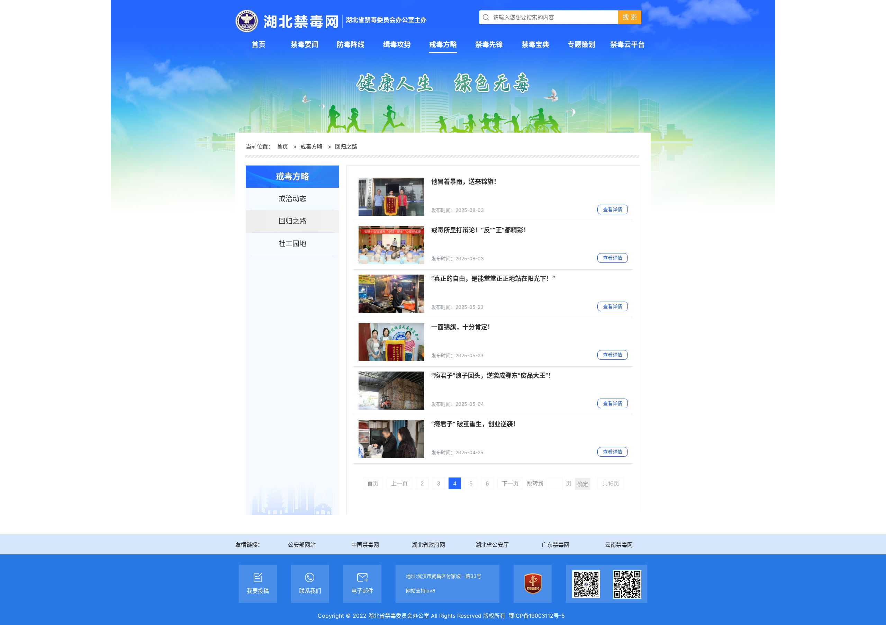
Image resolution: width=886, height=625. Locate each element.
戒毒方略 (311, 146)
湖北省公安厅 (492, 544)
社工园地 (292, 244)
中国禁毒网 (365, 544)
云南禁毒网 (619, 544)
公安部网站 (302, 544)
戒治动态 (292, 199)
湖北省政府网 (428, 544)
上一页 (399, 483)
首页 (282, 146)
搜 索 (630, 17)
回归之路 (346, 146)
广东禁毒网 (555, 544)
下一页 (510, 483)
